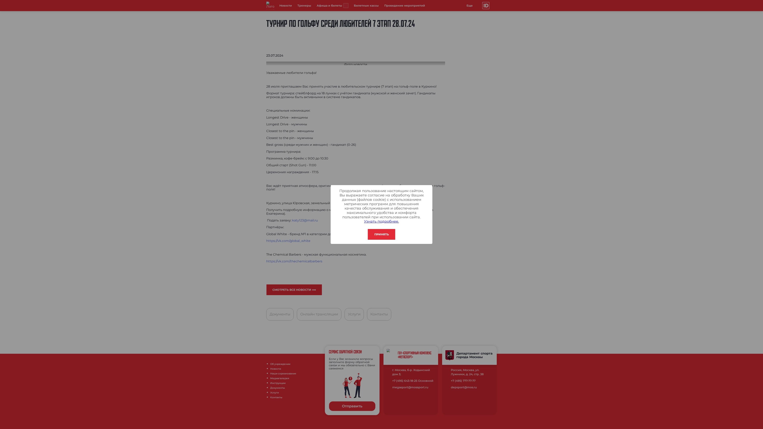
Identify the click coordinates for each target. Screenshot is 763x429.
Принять (381, 234)
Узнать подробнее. (381, 221)
